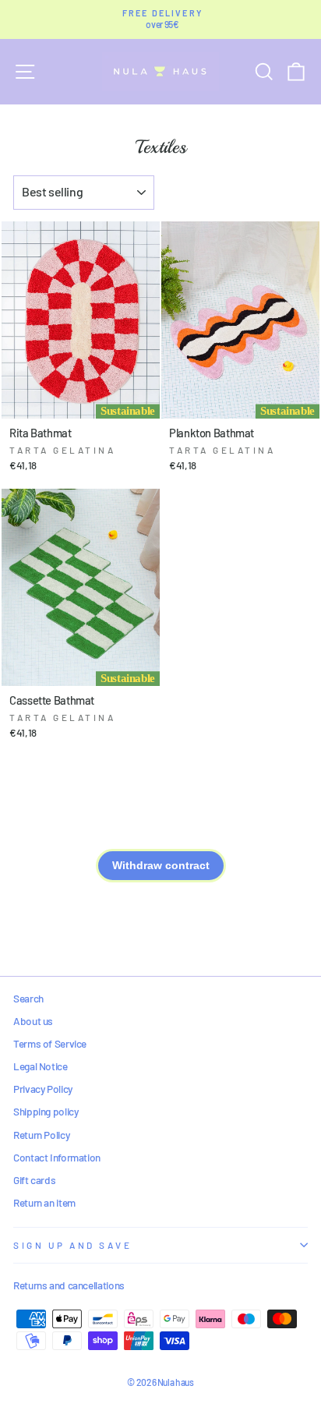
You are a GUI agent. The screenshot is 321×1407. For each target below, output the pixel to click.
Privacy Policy (42, 1088)
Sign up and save (72, 1244)
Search (28, 998)
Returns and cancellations (69, 1285)
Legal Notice (40, 1066)
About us (33, 1020)
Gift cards (34, 1179)
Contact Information (57, 1157)
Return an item (44, 1202)
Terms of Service (49, 1043)
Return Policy (41, 1134)
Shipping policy (45, 1111)
